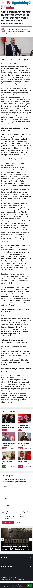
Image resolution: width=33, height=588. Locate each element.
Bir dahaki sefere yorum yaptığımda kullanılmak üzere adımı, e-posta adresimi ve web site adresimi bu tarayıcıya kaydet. (17, 515)
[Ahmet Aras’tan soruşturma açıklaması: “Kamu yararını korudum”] (24, 440)
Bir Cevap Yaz (8, 476)
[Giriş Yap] (5, 6)
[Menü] (2, 2)
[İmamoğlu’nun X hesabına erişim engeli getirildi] (24, 422)
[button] (2, 6)
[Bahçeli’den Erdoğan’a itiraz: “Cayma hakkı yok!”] (8, 422)
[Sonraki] (30, 539)
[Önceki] (2, 539)
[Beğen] (3, 59)
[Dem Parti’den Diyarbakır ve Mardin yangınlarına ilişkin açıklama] (8, 459)
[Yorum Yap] (11, 59)
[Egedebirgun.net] (19, 3)
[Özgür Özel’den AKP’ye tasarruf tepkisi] (24, 459)
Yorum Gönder (7, 522)
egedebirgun (10, 29)
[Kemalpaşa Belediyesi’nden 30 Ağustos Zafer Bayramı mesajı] (16, 539)
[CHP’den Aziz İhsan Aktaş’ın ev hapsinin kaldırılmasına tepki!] (8, 440)
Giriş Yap (18, 522)
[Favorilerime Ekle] (7, 59)
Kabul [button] (29, 585)
